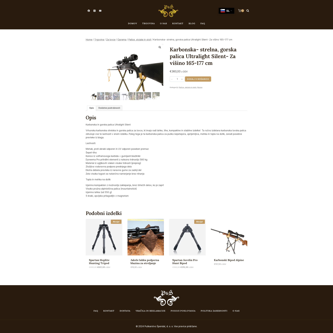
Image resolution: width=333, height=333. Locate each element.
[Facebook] (89, 10)
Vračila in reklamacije (150, 310)
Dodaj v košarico (198, 79)
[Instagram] (94, 10)
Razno (199, 87)
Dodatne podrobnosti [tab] (109, 108)
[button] (160, 47)
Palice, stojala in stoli (187, 87)
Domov (132, 23)
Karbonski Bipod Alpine (229, 260)
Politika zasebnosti (214, 310)
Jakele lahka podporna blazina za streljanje (145, 261)
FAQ (202, 23)
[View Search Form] (247, 10)
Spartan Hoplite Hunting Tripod (99, 261)
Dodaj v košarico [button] (223, 272)
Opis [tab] (91, 108)
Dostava (125, 310)
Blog (192, 23)
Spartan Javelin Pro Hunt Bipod (185, 261)
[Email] (100, 10)
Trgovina (148, 23)
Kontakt (177, 23)
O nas (163, 23)
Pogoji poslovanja (183, 310)
